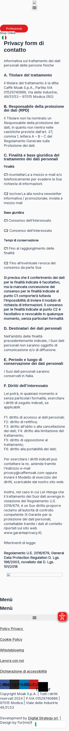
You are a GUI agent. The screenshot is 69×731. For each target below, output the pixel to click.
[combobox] (4, 37)
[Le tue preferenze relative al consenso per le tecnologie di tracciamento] (49, 724)
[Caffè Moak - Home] (34, 2)
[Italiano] (4, 37)
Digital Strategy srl (43, 718)
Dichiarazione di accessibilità (23, 671)
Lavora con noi (12, 660)
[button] (34, 8)
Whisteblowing (12, 650)
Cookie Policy (11, 639)
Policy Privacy (12, 628)
